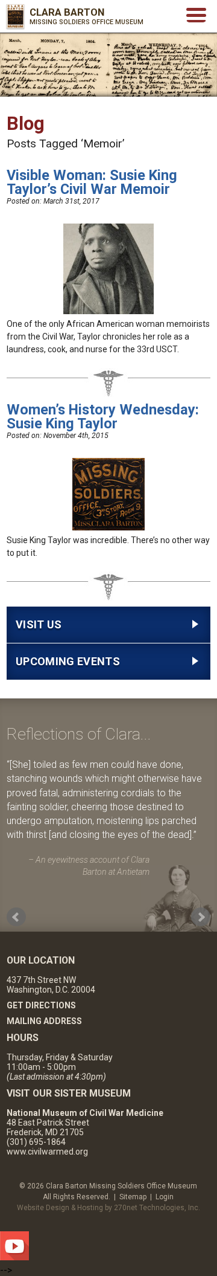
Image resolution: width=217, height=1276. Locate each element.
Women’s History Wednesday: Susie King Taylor (103, 417)
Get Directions (41, 1005)
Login (165, 1197)
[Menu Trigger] (196, 14)
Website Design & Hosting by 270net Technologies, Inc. (108, 1208)
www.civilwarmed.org (47, 1151)
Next (200, 917)
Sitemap (132, 1197)
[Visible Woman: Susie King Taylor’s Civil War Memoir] (108, 311)
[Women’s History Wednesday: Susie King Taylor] (108, 527)
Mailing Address (44, 1021)
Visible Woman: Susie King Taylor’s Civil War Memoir (92, 182)
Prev (16, 917)
